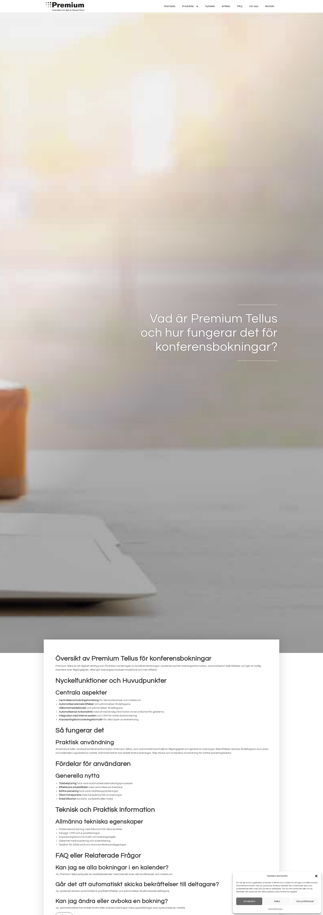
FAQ (239, 6)
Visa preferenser (305, 901)
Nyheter (210, 6)
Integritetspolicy (275, 909)
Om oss (253, 6)
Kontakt (269, 6)
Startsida (169, 6)
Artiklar (226, 6)
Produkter (188, 6)
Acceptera (249, 901)
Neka (277, 901)
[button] (316, 876)
